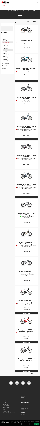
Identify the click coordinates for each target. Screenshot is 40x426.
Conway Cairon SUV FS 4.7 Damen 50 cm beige (26, 301)
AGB (21, 407)
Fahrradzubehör (14, 10)
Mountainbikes (6, 57)
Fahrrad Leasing (19, 7)
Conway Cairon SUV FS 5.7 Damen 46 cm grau (26, 359)
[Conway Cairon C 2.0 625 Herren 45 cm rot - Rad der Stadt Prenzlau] (26, 60)
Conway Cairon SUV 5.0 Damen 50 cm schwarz (26, 126)
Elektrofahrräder (10, 13)
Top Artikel (23, 414)
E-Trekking (5, 51)
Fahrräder (7, 10)
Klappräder (5, 56)
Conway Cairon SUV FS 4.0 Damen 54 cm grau (26, 272)
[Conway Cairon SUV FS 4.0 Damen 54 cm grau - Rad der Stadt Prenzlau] (26, 264)
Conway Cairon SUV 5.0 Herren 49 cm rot (26, 155)
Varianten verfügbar (26, 80)
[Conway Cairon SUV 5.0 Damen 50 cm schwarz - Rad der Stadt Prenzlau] (26, 118)
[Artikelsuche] (38, 2)
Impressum (23, 409)
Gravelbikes (5, 53)
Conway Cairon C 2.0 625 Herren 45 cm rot (26, 68)
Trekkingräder (5, 60)
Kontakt (22, 404)
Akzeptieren (37, 424)
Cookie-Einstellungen (25, 424)
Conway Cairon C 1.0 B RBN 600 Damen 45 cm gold (26, 39)
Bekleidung (28, 10)
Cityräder (5, 39)
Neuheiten (4, 70)
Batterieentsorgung (24, 408)
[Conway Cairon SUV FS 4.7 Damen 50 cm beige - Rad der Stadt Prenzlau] (26, 293)
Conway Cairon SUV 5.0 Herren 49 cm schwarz (26, 185)
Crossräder (5, 40)
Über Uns (25, 7)
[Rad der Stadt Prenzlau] (5, 3)
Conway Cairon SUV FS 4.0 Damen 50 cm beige (26, 243)
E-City (5, 44)
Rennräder (5, 59)
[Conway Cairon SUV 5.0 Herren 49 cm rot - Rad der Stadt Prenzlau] (26, 147)
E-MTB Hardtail (6, 47)
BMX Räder (5, 37)
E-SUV (15, 13)
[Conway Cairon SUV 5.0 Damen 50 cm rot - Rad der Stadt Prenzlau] (26, 89)
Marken (33, 10)
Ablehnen (32, 424)
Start (13, 7)
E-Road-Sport (6, 48)
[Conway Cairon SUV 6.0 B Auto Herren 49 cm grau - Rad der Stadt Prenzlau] (26, 206)
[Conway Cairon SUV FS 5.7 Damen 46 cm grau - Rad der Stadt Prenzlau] (26, 351)
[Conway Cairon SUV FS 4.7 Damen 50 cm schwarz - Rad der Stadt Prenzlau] (26, 322)
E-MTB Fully (6, 45)
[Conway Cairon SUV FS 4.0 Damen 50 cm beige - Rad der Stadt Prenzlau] (26, 235)
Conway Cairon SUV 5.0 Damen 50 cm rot (26, 97)
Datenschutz (23, 405)
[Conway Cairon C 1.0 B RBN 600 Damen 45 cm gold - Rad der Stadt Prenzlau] (26, 31)
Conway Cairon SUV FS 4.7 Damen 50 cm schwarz (26, 330)
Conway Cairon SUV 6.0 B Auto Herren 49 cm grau (26, 214)
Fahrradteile (21, 10)
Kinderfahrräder (6, 54)
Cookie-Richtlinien (17, 422)
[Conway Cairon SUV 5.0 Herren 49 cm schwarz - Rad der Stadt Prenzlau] (26, 176)
